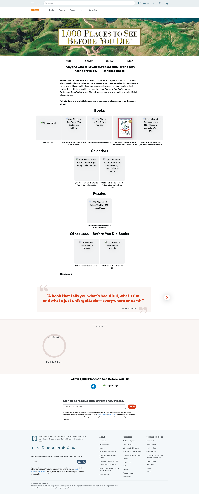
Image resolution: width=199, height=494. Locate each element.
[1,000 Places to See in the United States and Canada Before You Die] (125, 128)
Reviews (109, 60)
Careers (125, 458)
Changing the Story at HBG (109, 461)
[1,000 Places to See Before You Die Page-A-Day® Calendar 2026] (86, 168)
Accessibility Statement (108, 464)
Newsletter (93, 10)
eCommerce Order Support (132, 451)
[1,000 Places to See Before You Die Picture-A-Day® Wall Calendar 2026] (112, 168)
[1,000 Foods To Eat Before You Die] (86, 251)
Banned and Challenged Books (108, 456)
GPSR (148, 472)
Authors (62, 10)
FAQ (124, 466)
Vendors (126, 469)
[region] (99, 299)
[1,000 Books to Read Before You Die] (112, 251)
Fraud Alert (150, 464)
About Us (103, 441)
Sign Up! (145, 3)
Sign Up (132, 407)
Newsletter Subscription (108, 451)
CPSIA (148, 468)
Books (51, 10)
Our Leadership (105, 444)
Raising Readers (128, 473)
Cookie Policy (151, 448)
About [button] (72, 10)
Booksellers (127, 476)
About (68, 60)
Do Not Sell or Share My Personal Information (154, 456)
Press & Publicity (105, 474)
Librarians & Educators (131, 448)
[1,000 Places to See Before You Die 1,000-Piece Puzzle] (99, 210)
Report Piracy (151, 461)
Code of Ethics (151, 451)
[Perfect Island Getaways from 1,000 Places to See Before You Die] (150, 128)
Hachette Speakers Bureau (132, 455)
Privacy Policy (151, 444)
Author (130, 60)
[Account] (160, 3)
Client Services (128, 444)
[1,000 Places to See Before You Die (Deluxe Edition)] (73, 128)
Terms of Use (150, 441)
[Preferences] (153, 3)
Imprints (102, 448)
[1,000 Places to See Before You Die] (99, 128)
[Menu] (32, 3)
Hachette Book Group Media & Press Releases (109, 469)
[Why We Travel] (48, 128)
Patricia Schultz (54, 362)
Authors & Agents (129, 441)
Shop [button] (81, 10)
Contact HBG (127, 462)
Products (89, 60)
